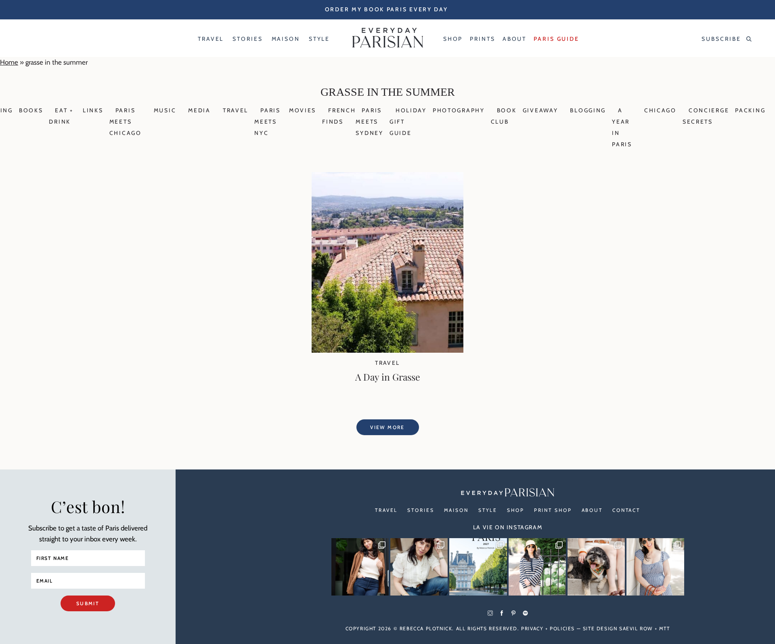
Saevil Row (636, 628)
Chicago (660, 110)
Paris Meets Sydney (369, 122)
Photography (459, 110)
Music (165, 110)
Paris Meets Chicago (125, 122)
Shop (515, 510)
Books (31, 110)
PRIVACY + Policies (548, 628)
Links (93, 110)
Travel (235, 110)
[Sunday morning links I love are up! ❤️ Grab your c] (360, 567)
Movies (302, 110)
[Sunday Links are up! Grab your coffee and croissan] (419, 567)
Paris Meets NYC (267, 122)
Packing (750, 110)
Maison (456, 510)
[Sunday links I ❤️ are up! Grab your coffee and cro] (537, 567)
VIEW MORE (387, 427)
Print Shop (553, 510)
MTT (664, 628)
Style (487, 510)
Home (9, 62)
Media (199, 110)
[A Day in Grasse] (387, 350)
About (592, 510)
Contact (626, 510)
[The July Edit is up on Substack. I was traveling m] (655, 567)
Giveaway (540, 110)
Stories (420, 510)
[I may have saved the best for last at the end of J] (596, 567)
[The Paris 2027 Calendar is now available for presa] (478, 567)
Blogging (588, 110)
